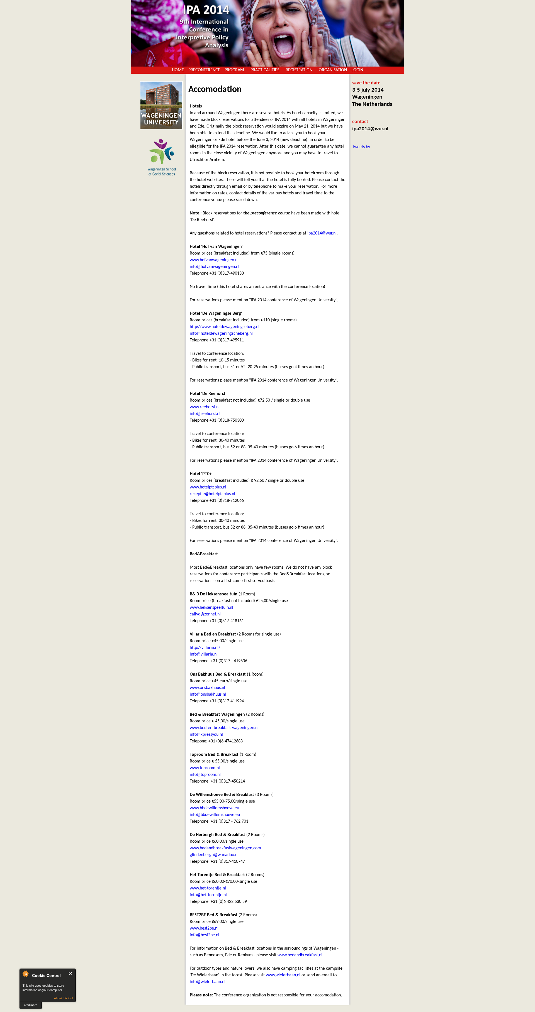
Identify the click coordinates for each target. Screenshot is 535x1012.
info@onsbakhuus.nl (208, 694)
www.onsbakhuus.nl (207, 688)
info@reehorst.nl (205, 414)
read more (30, 1005)
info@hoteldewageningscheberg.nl (221, 333)
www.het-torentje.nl (208, 888)
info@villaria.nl (204, 654)
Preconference (204, 70)
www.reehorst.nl (205, 407)
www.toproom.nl (205, 768)
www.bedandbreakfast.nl (300, 955)
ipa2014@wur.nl (322, 233)
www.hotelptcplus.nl (208, 487)
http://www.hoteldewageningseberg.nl (224, 327)
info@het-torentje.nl (208, 895)
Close (70, 974)
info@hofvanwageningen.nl (214, 267)
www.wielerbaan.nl (283, 975)
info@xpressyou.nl (206, 734)
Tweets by (361, 147)
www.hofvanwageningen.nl (214, 260)
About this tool (63, 998)
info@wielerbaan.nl (207, 982)
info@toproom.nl (205, 775)
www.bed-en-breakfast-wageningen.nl (224, 728)
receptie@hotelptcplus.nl (212, 494)
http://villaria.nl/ (205, 648)
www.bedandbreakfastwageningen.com (225, 848)
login (357, 70)
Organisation (333, 70)
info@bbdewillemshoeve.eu (215, 815)
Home (178, 70)
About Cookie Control (25, 973)
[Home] (267, 33)
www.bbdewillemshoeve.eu (214, 808)
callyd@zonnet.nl (205, 614)
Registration (299, 70)
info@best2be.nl (204, 935)
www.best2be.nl (204, 928)
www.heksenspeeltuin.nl (211, 607)
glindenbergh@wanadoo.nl (214, 855)
